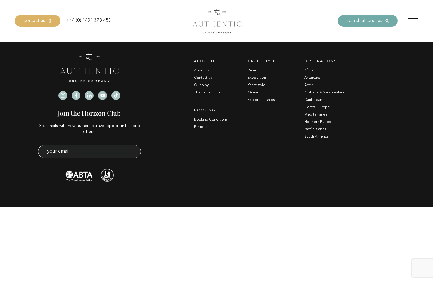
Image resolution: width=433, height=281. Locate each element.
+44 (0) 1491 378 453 (88, 20)
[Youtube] (102, 95)
